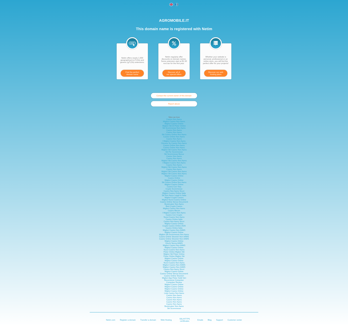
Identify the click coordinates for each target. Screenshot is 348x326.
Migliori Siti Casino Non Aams (174, 150)
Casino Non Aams (174, 119)
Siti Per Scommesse (174, 152)
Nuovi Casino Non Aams (174, 217)
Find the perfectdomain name (132, 73)
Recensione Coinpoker (174, 280)
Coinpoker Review (174, 282)
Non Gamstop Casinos (215, 4)
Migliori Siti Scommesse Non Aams (174, 234)
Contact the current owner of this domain (174, 96)
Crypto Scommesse (174, 189)
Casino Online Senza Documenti (174, 202)
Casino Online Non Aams (174, 137)
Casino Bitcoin (174, 210)
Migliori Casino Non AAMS (174, 230)
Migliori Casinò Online (174, 232)
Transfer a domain (148, 320)
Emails (200, 320)
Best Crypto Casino (174, 206)
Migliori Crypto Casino (174, 197)
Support (219, 320)
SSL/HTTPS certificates (184, 320)
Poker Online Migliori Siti (174, 252)
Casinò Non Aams (174, 300)
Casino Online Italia (174, 219)
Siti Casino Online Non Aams (174, 134)
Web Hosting (166, 320)
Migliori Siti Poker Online (174, 254)
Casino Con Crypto (174, 215)
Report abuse (174, 104)
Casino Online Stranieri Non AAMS (174, 237)
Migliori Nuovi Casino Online (174, 200)
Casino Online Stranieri (174, 276)
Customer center (235, 320)
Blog (210, 320)
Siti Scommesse (174, 308)
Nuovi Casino (129, 4)
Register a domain (128, 320)
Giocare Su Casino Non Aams (174, 143)
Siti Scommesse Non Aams (174, 128)
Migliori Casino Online (174, 124)
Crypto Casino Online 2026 (174, 226)
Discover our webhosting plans (215, 73)
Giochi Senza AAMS (174, 243)
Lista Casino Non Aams (174, 293)
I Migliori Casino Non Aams (174, 141)
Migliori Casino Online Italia (174, 193)
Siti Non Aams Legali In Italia (174, 195)
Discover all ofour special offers (174, 73)
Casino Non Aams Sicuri (174, 191)
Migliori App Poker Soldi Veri (174, 278)
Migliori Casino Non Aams (149, 4)
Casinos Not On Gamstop (191, 4)
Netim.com (110, 320)
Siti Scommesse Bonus (174, 154)
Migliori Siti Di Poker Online (174, 126)
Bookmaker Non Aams (174, 204)
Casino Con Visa (174, 187)
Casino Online (174, 178)
